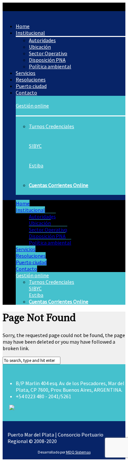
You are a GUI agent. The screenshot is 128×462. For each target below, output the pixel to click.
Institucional (30, 210)
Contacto (26, 92)
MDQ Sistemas (78, 452)
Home (23, 203)
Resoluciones (31, 255)
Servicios (25, 249)
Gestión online (32, 105)
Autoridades (42, 216)
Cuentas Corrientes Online (58, 185)
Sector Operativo (48, 229)
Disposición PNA (47, 236)
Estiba (36, 165)
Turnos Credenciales (51, 126)
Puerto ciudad (31, 262)
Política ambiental (50, 66)
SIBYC (35, 146)
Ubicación (40, 223)
